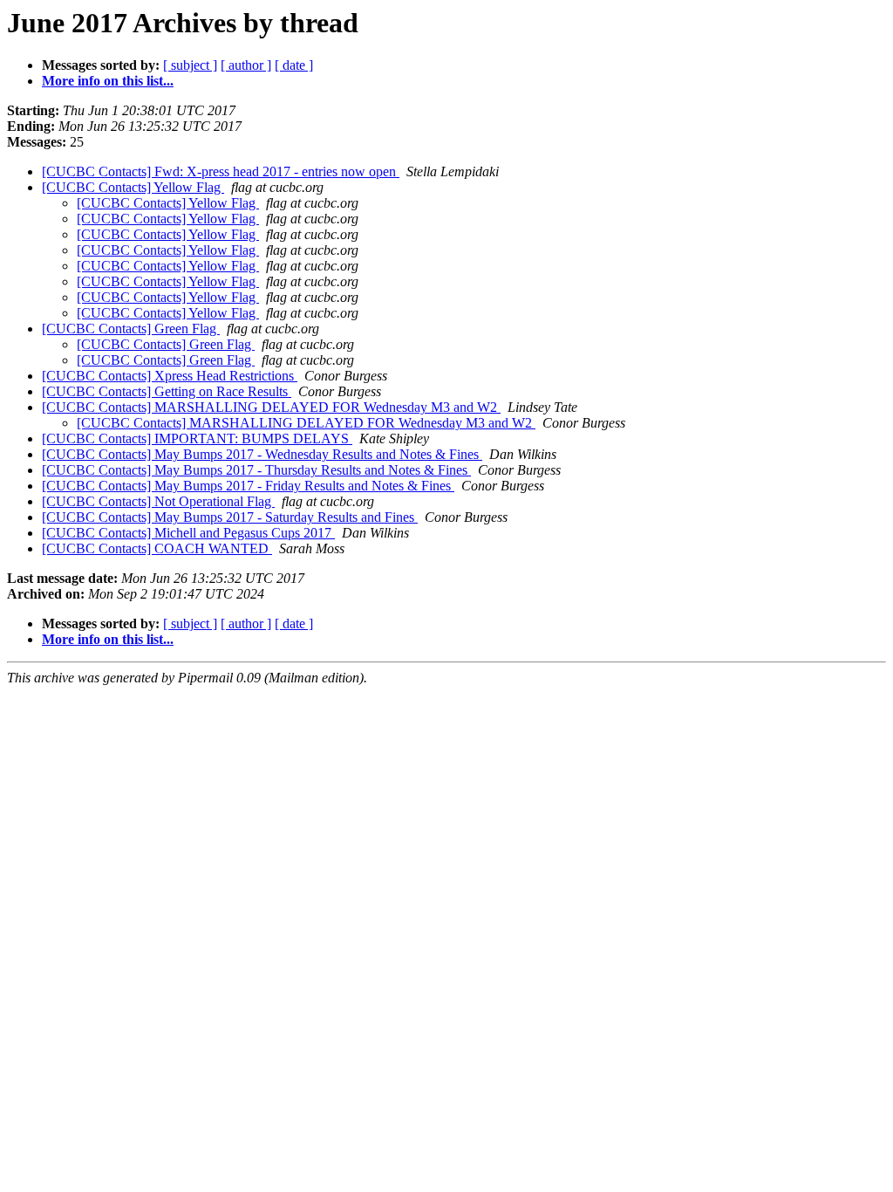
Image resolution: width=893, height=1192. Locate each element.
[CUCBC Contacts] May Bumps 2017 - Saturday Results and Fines (230, 517)
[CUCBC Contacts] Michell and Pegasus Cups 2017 (188, 532)
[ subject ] (190, 65)
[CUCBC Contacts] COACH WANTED (157, 548)
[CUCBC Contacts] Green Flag (131, 328)
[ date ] (294, 65)
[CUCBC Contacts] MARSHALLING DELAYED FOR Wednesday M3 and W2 (271, 407)
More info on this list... (108, 80)
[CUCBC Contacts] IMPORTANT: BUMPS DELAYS (197, 438)
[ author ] (246, 65)
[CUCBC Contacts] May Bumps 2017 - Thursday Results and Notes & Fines (256, 469)
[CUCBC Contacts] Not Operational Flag (158, 501)
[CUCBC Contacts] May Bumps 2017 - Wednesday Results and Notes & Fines (262, 454)
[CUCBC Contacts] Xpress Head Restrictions (169, 375)
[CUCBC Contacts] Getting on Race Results (166, 391)
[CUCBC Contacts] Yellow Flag (133, 187)
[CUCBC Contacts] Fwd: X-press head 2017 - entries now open (220, 171)
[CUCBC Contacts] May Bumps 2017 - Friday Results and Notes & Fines (248, 485)
